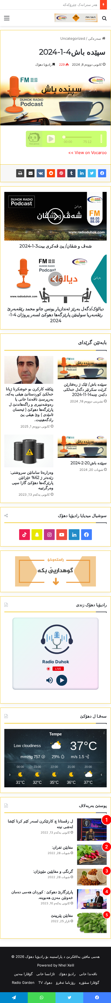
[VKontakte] (41, 173)
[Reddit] (51, 173)
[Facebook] (102, 173)
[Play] (61, 680)
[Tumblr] (71, 173)
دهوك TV (45, 982)
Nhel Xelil (66, 965)
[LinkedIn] (82, 173)
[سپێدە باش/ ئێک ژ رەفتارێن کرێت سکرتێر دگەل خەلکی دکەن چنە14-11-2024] (82, 367)
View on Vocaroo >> (87, 152)
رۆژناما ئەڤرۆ (65, 982)
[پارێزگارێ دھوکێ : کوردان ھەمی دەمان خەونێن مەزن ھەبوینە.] (92, 899)
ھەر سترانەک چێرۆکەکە (80, 4)
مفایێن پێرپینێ (62, 915)
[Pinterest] (61, 173)
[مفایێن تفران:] (92, 855)
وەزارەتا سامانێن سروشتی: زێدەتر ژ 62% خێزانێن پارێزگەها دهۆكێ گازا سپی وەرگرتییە (31, 480)
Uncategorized (72, 38)
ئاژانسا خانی (45, 974)
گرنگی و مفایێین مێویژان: (53, 871)
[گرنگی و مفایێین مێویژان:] (92, 877)
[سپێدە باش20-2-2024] (82, 446)
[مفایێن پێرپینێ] (92, 923)
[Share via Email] (30, 173)
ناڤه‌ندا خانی (88, 974)
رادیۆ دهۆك (67, 974)
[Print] (20, 173)
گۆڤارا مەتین (23, 974)
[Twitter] (92, 173)
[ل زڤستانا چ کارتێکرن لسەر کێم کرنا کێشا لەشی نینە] (92, 829)
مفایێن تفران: (62, 847)
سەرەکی (95, 38)
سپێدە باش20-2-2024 (89, 463)
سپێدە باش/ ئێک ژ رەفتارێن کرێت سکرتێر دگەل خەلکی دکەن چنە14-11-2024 (85, 389)
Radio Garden (23, 982)
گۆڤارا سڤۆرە (89, 982)
